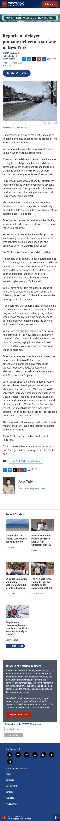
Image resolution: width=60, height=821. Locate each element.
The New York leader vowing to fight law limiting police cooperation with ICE (41, 583)
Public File (10, 798)
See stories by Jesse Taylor (32, 488)
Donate (51, 4)
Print (54, 58)
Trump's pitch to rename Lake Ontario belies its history (16, 538)
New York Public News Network (26, 461)
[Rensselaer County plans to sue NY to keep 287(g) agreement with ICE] (42, 525)
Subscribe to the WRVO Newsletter (22, 724)
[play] (4, 817)
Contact (9, 792)
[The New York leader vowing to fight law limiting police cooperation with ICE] (42, 568)
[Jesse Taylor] (9, 485)
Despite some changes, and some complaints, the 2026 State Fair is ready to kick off (16, 628)
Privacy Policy (12, 804)
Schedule (10, 780)
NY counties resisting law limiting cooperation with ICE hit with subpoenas (16, 583)
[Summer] (30, 18)
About (8, 774)
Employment (11, 786)
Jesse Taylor (9, 58)
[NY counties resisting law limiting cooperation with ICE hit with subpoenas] (17, 568)
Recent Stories (15, 514)
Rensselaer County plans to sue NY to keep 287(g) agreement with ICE (41, 540)
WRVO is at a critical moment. (24, 666)
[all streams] (56, 817)
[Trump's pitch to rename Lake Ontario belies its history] (17, 525)
